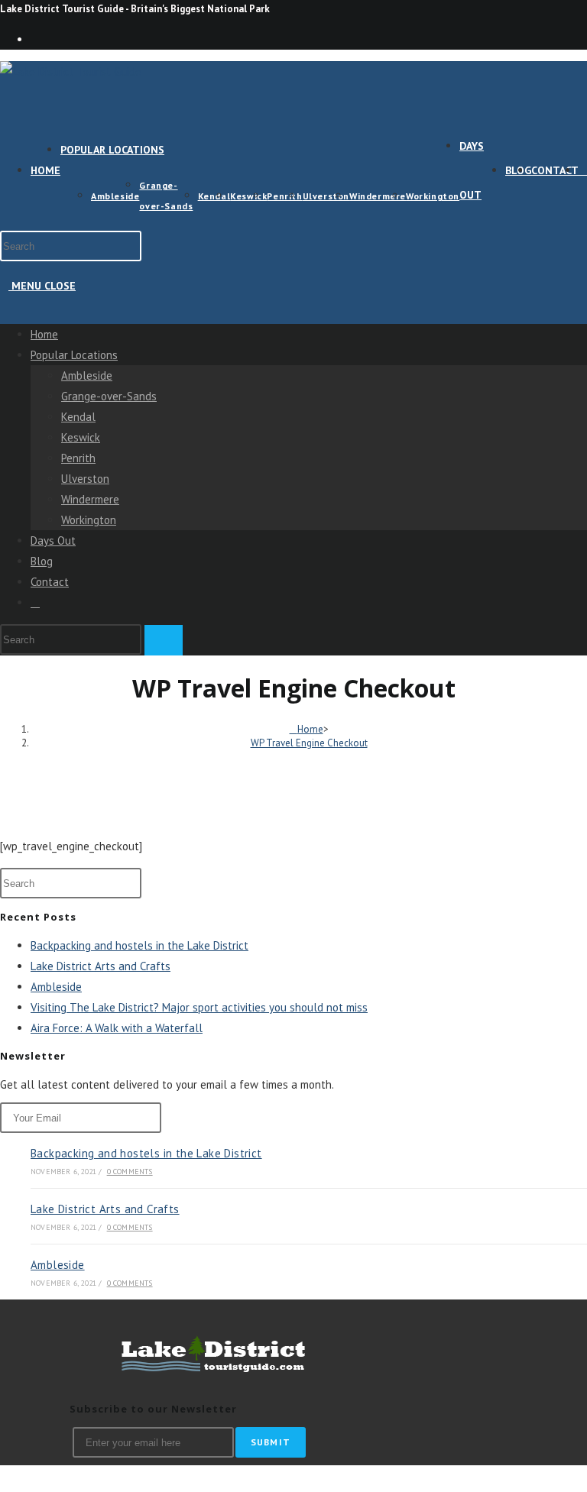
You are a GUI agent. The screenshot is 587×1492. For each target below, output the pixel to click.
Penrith (78, 458)
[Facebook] (35, 39)
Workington (88, 520)
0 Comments (130, 1171)
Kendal (78, 416)
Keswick (80, 437)
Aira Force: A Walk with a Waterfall (117, 1028)
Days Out (53, 540)
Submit (270, 1442)
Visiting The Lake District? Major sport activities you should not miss (199, 1007)
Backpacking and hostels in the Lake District (139, 945)
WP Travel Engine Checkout (309, 742)
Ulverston (85, 478)
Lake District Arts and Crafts (100, 966)
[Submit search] (163, 640)
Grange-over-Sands (109, 396)
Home (44, 334)
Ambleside (86, 375)
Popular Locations (74, 355)
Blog (42, 561)
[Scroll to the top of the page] (6, 1478)
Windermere (90, 499)
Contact (50, 581)
